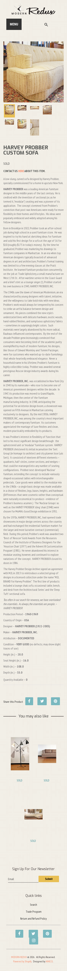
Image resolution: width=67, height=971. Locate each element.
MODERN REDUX (19, 957)
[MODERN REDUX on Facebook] (18, 932)
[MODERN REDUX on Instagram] (32, 938)
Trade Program (34, 911)
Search (33, 904)
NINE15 (49, 961)
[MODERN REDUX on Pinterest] (46, 932)
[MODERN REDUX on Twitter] (31, 932)
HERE (21, 171)
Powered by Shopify (22, 961)
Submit (49, 879)
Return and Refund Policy (33, 918)
